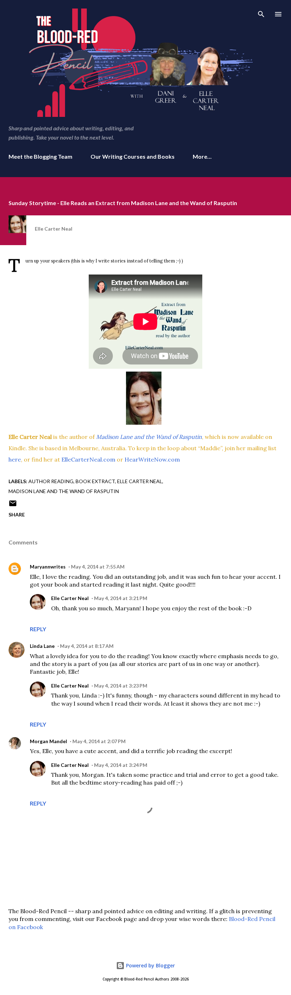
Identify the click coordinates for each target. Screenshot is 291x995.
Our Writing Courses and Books (132, 156)
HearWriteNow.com (152, 459)
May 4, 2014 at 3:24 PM (120, 765)
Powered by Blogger (150, 965)
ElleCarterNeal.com (88, 459)
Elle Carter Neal (139, 481)
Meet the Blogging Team (40, 156)
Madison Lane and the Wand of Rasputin (64, 491)
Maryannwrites (48, 567)
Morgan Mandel (48, 741)
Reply (38, 629)
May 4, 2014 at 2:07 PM (99, 741)
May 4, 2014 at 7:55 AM (98, 567)
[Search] (261, 13)
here (15, 459)
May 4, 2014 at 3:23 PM (120, 686)
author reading (50, 481)
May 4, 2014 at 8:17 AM (87, 646)
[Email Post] (13, 506)
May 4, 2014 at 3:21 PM (120, 598)
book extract (95, 481)
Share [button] (17, 514)
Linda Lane (42, 646)
